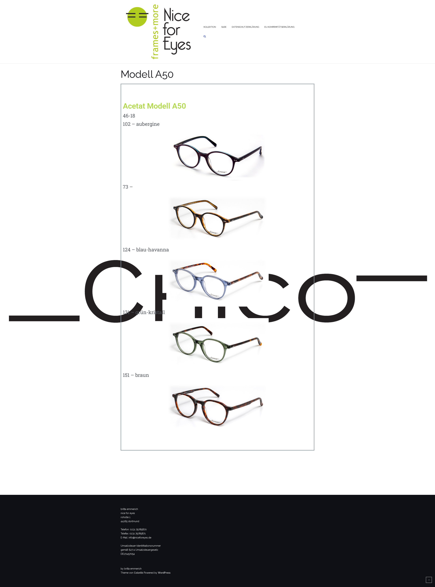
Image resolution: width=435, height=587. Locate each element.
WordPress (164, 572)
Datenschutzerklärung (245, 27)
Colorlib (138, 572)
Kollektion (210, 27)
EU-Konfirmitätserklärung (279, 27)
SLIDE (223, 27)
